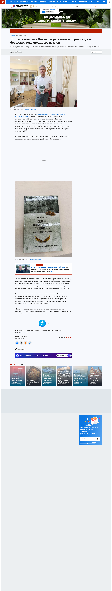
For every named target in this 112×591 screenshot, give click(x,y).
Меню (2, 2)
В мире (59, 2)
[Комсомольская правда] (19, 6)
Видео (16, 2)
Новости (20, 31)
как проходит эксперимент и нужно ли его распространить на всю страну (50, 269)
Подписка (97, 6)
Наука (91, 2)
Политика (34, 2)
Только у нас (27, 31)
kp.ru (69, 337)
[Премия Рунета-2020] (33, 6)
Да (43, 11)
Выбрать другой (49, 11)
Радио (80, 6)
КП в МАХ (63, 31)
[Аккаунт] (109, 2)
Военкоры (35, 31)
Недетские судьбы (44, 31)
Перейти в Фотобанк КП (31, 109)
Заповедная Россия (82, 31)
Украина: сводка (55, 31)
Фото (10, 2)
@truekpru (24, 332)
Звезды (65, 2)
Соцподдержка (83, 2)
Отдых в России (71, 31)
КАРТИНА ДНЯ (21, 349)
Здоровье (73, 2)
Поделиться (97, 52)
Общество (42, 2)
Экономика (51, 2)
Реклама (88, 6)
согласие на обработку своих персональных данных (88, 442)
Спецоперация (24, 2)
